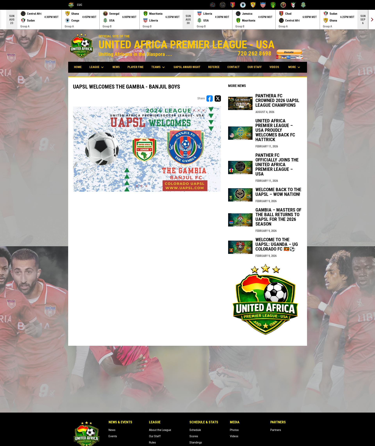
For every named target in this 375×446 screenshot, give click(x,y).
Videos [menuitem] (274, 67)
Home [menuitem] (78, 67)
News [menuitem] (116, 67)
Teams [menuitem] (158, 67)
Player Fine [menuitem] (137, 67)
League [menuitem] (97, 67)
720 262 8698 (270, 53)
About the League (160, 430)
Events (113, 436)
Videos (234, 436)
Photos (234, 430)
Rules (152, 442)
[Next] (372, 19)
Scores (193, 436)
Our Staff (155, 436)
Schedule (195, 430)
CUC (75, 5)
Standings (195, 442)
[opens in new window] (265, 335)
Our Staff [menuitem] (254, 67)
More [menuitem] (294, 67)
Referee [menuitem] (215, 67)
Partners (275, 430)
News (112, 430)
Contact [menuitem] (233, 67)
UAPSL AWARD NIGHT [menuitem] (188, 67)
